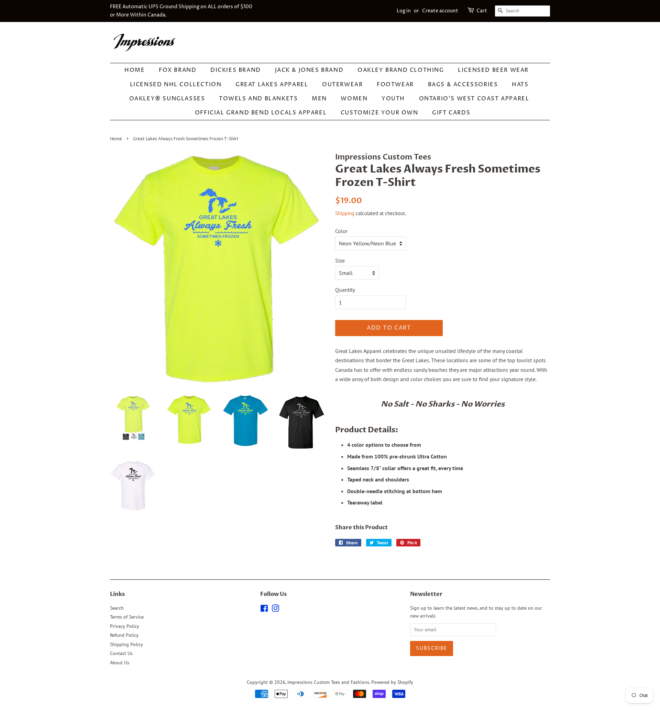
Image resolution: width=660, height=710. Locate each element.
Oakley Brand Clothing (401, 70)
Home (134, 70)
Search (117, 608)
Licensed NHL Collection (176, 84)
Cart (481, 11)
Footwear (395, 84)
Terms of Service (127, 617)
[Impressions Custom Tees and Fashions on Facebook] (264, 610)
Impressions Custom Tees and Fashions (328, 682)
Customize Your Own (379, 113)
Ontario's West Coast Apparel (474, 98)
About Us (119, 662)
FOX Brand (177, 70)
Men (319, 98)
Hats (520, 84)
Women (354, 98)
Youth (393, 98)
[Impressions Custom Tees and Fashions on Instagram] (275, 610)
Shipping (344, 213)
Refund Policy (124, 635)
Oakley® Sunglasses (167, 98)
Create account (440, 11)
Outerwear (342, 84)
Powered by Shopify (392, 682)
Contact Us (121, 653)
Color (341, 231)
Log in (404, 11)
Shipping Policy (126, 644)
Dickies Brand (235, 70)
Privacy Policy (124, 626)
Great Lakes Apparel (271, 84)
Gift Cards (451, 113)
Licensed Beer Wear (493, 70)
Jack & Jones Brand (309, 70)
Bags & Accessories (463, 84)
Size (340, 260)
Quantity (345, 289)
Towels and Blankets (258, 98)
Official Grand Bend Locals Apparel (261, 113)
